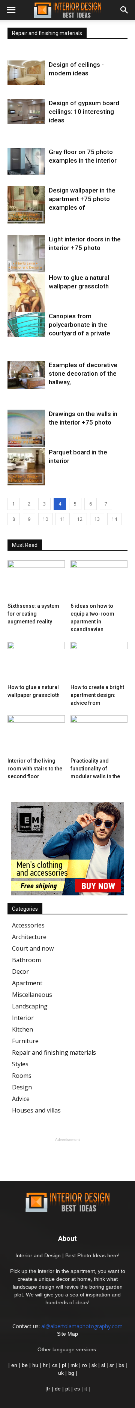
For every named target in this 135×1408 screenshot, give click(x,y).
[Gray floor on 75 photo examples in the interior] (26, 161)
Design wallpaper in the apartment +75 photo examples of (82, 199)
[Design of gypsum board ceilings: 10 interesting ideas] (26, 111)
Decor (20, 971)
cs (54, 1365)
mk (74, 1365)
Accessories (28, 925)
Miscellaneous (32, 995)
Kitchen (22, 1029)
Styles (20, 1064)
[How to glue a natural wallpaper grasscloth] (26, 300)
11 (62, 519)
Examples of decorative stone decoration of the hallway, (83, 373)
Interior (23, 1018)
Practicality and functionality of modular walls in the (95, 768)
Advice (21, 1099)
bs (121, 1365)
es (77, 1389)
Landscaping (30, 1006)
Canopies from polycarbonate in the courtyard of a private (79, 324)
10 (45, 519)
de (58, 1389)
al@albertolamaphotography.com (82, 1326)
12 (79, 519)
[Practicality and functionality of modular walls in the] (99, 734)
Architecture (29, 937)
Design (22, 1087)
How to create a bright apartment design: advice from (97, 695)
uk (61, 1373)
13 (97, 519)
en (13, 1365)
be (25, 1365)
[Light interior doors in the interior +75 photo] (26, 253)
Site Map (67, 1334)
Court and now (33, 948)
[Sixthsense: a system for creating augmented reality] (36, 580)
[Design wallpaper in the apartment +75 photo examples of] (26, 204)
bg (71, 1373)
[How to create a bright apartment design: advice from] (99, 661)
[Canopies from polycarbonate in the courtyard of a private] (26, 324)
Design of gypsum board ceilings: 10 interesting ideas (84, 111)
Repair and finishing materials (54, 1052)
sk (94, 1365)
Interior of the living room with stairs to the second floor (35, 768)
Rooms (22, 1075)
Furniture (25, 1041)
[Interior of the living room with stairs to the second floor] (36, 734)
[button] (124, 10)
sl (103, 1365)
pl (64, 1365)
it (85, 1389)
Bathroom (26, 960)
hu (36, 1365)
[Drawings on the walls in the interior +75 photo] (26, 428)
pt (67, 1389)
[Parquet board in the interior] (26, 466)
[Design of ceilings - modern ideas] (26, 72)
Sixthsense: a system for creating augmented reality (33, 614)
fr (48, 1389)
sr (112, 1365)
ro (84, 1365)
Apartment (27, 983)
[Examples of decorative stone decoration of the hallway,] (26, 375)
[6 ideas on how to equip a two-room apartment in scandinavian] (99, 580)
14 (114, 519)
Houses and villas (36, 1110)
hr (45, 1365)
